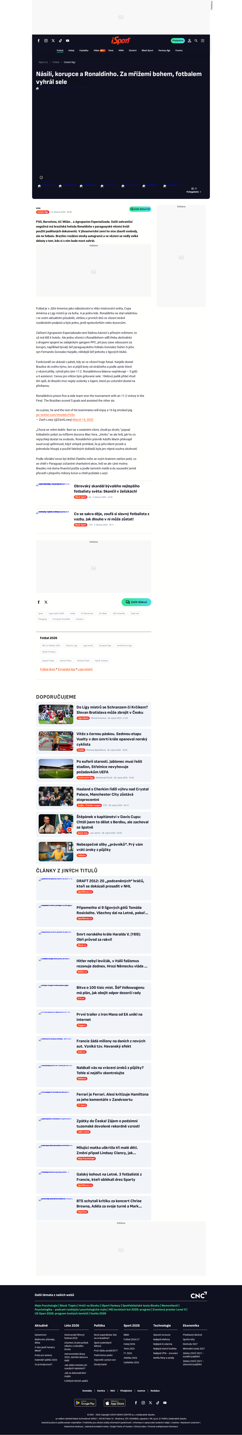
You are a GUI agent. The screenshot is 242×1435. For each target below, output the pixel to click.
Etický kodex (140, 1426)
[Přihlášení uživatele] (189, 40)
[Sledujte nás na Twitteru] (53, 40)
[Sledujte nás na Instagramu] (46, 40)
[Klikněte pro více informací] (41, 177)
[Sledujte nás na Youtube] (67, 40)
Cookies (175, 1422)
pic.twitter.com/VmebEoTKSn (55, 415)
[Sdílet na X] (46, 602)
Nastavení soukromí (190, 1422)
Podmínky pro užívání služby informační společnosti (107, 1422)
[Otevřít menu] (202, 40)
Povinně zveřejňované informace (163, 1426)
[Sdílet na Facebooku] (38, 602)
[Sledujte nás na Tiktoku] (60, 40)
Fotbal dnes (47, 669)
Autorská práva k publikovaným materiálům (61, 1422)
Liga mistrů (85, 669)
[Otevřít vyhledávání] (196, 40)
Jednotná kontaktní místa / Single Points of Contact (109, 1426)
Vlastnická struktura (73, 1426)
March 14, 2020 (83, 419)
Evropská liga (66, 669)
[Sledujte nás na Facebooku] (38, 40)
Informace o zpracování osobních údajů (151, 1422)
